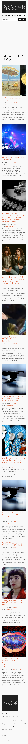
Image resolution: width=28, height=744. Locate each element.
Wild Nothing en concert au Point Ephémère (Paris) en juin (13, 544)
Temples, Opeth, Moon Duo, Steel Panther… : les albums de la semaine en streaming (13, 399)
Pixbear (15, 102)
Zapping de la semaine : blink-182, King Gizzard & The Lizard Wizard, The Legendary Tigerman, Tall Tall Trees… (14, 280)
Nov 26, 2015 (5, 607)
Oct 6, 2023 (5, 286)
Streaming (10, 226)
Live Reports (8, 164)
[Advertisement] (14, 37)
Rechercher (22, 19)
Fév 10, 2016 (5, 547)
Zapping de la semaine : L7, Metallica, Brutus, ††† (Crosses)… (12, 339)
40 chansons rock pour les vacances (11, 99)
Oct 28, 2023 (5, 224)
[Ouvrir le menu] (25, 15)
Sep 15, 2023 (5, 343)
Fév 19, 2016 (5, 521)
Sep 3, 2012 (5, 669)
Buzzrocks (7, 104)
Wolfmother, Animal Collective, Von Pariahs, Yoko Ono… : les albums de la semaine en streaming (13, 516)
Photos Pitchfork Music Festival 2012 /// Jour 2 (13, 158)
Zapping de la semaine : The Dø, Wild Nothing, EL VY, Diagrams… (12, 603)
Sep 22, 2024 (5, 162)
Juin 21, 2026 (5, 102)
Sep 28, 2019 (5, 403)
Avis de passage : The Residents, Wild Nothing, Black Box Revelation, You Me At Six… (13, 460)
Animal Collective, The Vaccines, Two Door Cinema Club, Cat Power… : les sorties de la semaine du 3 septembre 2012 (13, 663)
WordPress (11, 740)
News (12, 104)
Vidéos (24, 286)
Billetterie (7, 467)
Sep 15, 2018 (5, 465)
